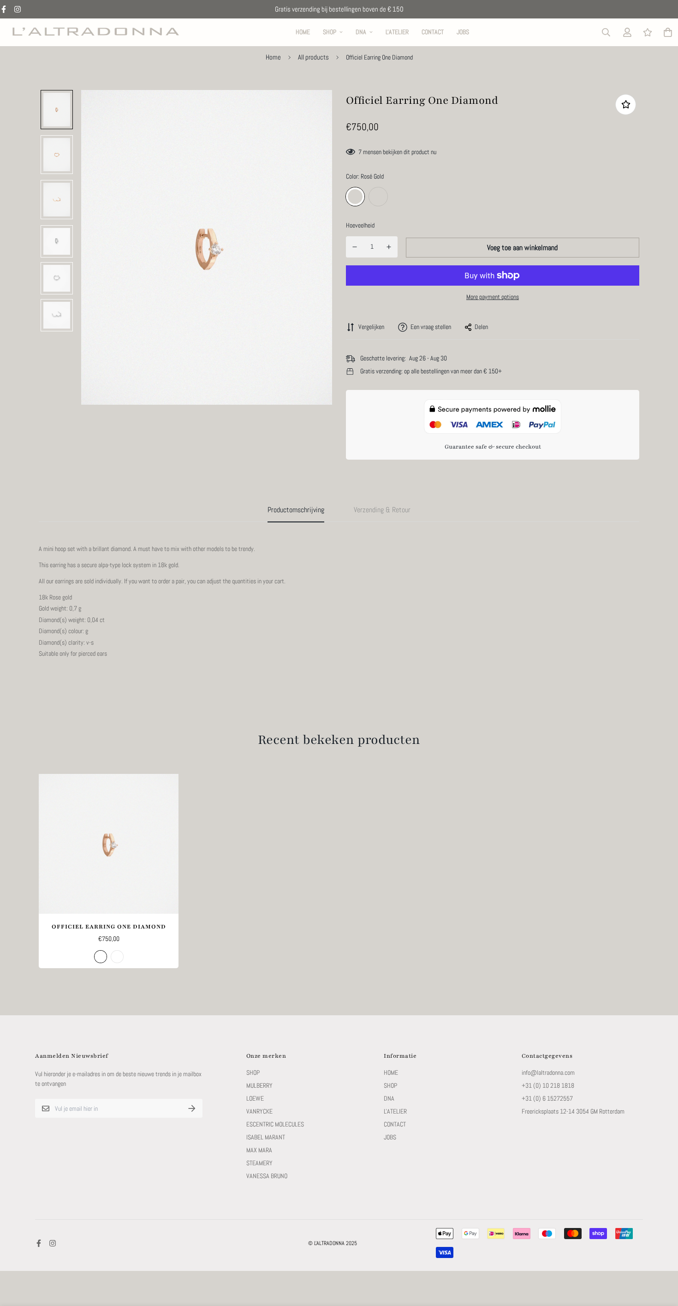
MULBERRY (259, 1085)
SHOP (329, 32)
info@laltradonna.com (548, 1072)
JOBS (463, 32)
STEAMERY (259, 1163)
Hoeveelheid (360, 225)
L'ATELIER (397, 32)
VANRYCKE (259, 1111)
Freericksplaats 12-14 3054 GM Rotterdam (573, 1111)
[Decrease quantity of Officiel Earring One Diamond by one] (355, 247)
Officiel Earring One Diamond (109, 926)
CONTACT (433, 32)
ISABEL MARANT (265, 1137)
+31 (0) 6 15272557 (547, 1098)
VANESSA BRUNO (266, 1176)
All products (313, 57)
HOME (303, 32)
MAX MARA (259, 1150)
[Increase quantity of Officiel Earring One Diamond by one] (389, 247)
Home (273, 57)
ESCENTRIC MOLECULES (275, 1124)
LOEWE (255, 1098)
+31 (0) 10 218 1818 (548, 1085)
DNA (361, 32)
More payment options (492, 297)
